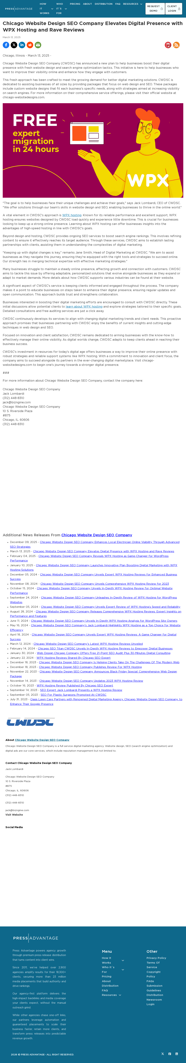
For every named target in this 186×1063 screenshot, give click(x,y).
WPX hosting (71, 215)
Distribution (103, 4)
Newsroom (154, 1000)
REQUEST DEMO (153, 8)
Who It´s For (59, 8)
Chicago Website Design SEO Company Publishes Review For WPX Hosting (90, 667)
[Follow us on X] (162, 1053)
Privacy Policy (156, 958)
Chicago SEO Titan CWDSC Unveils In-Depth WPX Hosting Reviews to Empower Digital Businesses (105, 648)
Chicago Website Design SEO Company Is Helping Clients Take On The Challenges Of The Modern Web (109, 662)
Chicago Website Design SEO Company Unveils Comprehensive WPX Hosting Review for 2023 (105, 584)
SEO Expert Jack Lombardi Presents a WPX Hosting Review (81, 690)
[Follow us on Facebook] (170, 1053)
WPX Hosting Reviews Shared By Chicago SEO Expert (74, 658)
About (87, 4)
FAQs (150, 981)
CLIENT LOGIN (172, 8)
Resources (130, 4)
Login (150, 1004)
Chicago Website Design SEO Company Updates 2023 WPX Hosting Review (91, 681)
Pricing (75, 4)
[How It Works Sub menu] (52, 9)
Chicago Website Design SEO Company (96, 535)
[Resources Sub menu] (141, 4)
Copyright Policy (154, 974)
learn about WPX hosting (84, 306)
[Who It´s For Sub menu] (66, 9)
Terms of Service (153, 965)
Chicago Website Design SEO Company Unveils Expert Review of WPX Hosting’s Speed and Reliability (110, 607)
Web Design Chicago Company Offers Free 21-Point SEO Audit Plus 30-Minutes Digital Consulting (103, 653)
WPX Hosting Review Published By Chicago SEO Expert (75, 685)
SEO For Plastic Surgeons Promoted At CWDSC (73, 695)
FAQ (117, 4)
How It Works (44, 8)
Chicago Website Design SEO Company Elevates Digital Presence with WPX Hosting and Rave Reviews (103, 551)
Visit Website (14, 815)
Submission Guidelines (154, 988)
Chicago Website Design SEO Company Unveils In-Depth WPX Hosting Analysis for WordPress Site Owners (104, 621)
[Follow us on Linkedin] (176, 1053)
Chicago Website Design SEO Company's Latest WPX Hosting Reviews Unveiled (88, 644)
